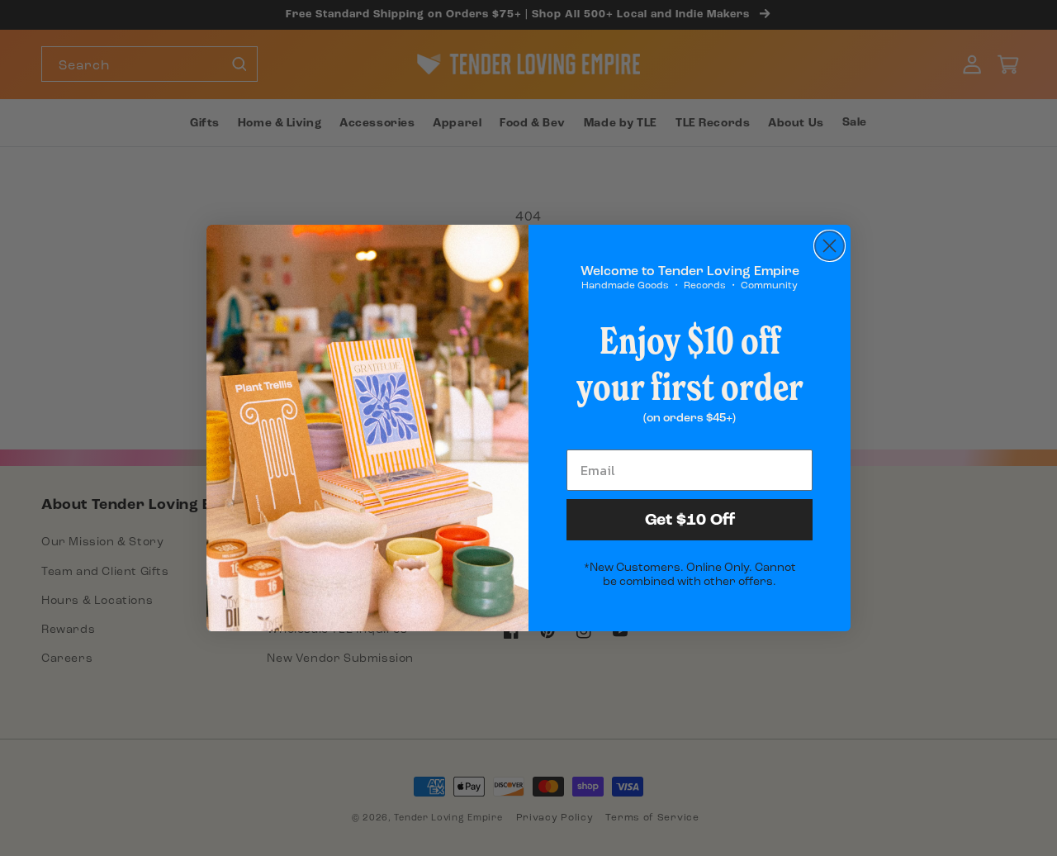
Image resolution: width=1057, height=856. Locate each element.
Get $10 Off (690, 519)
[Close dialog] (829, 245)
